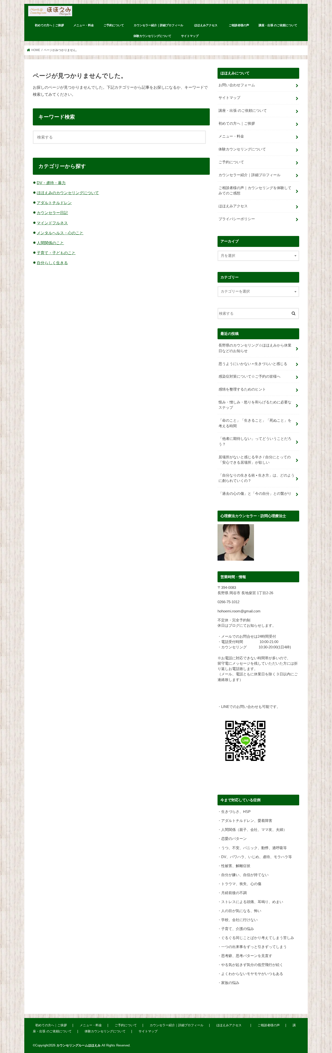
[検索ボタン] (197, 138)
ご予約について (114, 25)
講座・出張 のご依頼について (278, 25)
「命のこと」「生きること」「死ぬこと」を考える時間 (254, 423)
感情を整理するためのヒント (242, 389)
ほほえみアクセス (207, 25)
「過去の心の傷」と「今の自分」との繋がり (254, 494)
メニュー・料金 (83, 25)
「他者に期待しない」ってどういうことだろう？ (254, 441)
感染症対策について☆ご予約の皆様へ (249, 376)
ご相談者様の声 (239, 25)
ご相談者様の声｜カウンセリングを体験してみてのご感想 (254, 190)
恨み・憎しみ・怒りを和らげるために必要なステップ (254, 404)
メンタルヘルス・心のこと (60, 233)
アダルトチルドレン (54, 202)
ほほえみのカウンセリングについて (68, 193)
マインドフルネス (52, 223)
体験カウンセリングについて (152, 36)
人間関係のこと (50, 243)
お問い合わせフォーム (236, 85)
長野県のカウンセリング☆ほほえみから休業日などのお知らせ (254, 348)
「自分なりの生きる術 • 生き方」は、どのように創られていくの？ (256, 478)
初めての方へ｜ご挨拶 (49, 25)
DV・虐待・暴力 (51, 183)
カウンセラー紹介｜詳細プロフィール (158, 25)
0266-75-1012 (228, 602)
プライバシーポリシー (236, 219)
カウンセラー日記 (52, 212)
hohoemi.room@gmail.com (239, 611)
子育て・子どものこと (56, 253)
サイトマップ (190, 36)
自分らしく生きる (52, 263)
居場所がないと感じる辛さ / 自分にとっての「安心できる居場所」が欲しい (254, 459)
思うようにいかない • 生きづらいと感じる (252, 364)
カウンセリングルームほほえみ (78, 1045)
